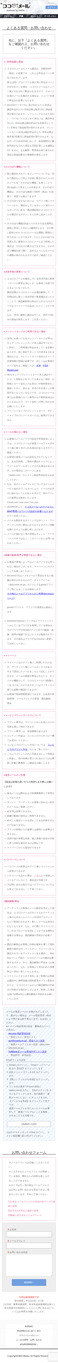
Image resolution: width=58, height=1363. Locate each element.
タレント (34, 16)
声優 (21, 16)
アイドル (8, 16)
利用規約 (29, 1326)
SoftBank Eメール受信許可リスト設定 (27, 1051)
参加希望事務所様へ (29, 1344)
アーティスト (50, 16)
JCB (38, 365)
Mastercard (12, 370)
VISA (45, 365)
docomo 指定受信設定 (19, 1033)
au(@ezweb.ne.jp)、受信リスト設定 (26, 1041)
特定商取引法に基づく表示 (29, 1331)
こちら (37, 875)
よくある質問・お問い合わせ (29, 1340)
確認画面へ (29, 1282)
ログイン (51, 7)
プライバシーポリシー (29, 1335)
